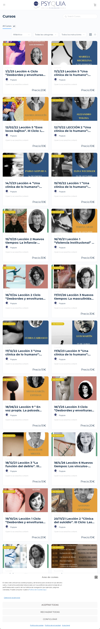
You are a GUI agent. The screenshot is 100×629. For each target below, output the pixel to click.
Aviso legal (66, 625)
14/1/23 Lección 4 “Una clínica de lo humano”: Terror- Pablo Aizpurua (22, 185)
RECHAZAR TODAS (50, 612)
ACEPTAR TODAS (50, 605)
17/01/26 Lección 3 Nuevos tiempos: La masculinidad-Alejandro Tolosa (74, 296)
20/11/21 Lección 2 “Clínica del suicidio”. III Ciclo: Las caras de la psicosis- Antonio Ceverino (73, 520)
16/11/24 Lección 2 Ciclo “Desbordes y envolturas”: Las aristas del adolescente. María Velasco (25, 296)
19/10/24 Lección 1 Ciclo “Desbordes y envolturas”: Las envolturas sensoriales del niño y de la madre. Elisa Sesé (25, 520)
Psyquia (13, 80)
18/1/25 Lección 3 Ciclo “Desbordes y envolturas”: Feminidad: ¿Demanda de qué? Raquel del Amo (74, 408)
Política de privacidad (53, 625)
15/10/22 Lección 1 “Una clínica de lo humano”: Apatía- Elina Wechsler (71, 185)
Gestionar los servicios (12, 598)
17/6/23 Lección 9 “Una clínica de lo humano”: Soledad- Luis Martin (71, 352)
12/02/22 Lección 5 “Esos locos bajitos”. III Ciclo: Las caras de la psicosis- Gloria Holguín (25, 129)
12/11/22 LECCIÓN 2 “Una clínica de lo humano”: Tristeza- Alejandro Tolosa (74, 129)
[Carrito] (95, 5)
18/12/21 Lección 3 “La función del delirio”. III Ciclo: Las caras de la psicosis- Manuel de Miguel (22, 464)
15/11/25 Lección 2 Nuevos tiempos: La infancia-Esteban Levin (24, 241)
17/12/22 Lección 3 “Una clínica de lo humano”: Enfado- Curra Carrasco (23, 352)
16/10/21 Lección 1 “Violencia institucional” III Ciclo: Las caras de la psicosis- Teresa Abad (74, 241)
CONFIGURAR (50, 619)
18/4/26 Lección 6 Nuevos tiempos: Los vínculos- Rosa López (73, 464)
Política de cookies (36, 625)
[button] (96, 577)
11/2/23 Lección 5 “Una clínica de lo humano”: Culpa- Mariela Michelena (73, 73)
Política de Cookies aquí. (38, 590)
